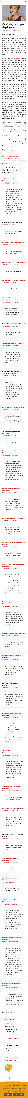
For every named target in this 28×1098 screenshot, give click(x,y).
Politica (15, 156)
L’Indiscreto (8, 1048)
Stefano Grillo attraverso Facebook (13, 280)
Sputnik (7, 1051)
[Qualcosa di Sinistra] (1, 1)
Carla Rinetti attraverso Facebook (13, 808)
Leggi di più (18, 1094)
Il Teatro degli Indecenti (12, 1045)
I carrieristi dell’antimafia (12, 158)
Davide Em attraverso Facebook (12, 518)
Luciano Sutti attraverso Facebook (13, 633)
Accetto (8, 1094)
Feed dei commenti (11, 1029)
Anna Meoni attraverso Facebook (13, 343)
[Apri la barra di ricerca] (20, 1)
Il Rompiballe (8, 156)
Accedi (7, 1024)
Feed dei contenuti (10, 1026)
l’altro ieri (17, 58)
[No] (26, 1090)
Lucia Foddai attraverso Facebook (13, 242)
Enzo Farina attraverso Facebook (13, 407)
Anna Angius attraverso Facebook (13, 262)
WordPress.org (9, 1031)
